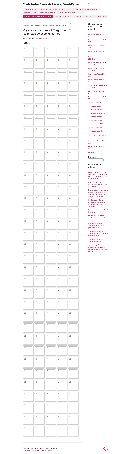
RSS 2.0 (49, 450)
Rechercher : (92, 157)
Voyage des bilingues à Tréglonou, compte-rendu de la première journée (98, 233)
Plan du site (26, 450)
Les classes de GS (96, 109)
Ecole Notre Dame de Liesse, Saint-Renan (51, 4)
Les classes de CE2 (96, 124)
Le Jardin (91, 152)
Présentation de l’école (30, 9)
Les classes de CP (96, 117)
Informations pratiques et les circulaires (52, 9)
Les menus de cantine (30, 13)
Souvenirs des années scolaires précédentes (37, 16)
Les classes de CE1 (96, 120)
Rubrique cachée (101, 16)
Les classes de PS (96, 102)
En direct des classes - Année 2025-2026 (71, 13)
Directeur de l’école (42, 38)
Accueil (25, 23)
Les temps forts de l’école (47, 13)
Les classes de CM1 (96, 127)
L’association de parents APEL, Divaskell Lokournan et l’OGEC (74, 16)
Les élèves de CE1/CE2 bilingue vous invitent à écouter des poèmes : (98, 184)
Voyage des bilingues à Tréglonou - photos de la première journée (96, 226)
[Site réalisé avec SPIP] (105, 449)
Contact (43, 450)
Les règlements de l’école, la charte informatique (82, 9)
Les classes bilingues (97, 113)
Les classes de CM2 (96, 131)
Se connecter (35, 450)
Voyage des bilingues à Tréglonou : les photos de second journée (97, 218)
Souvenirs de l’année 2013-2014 (64, 23)
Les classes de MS (96, 106)
